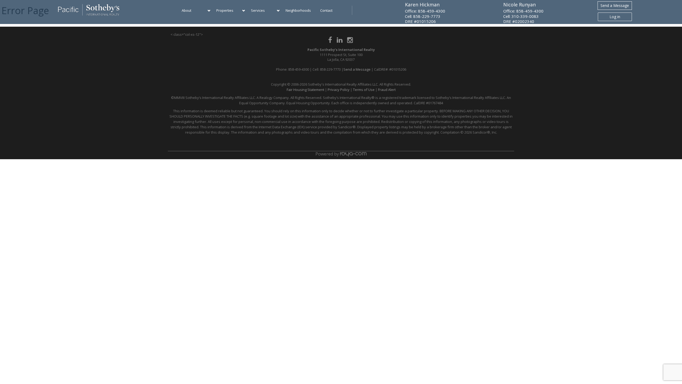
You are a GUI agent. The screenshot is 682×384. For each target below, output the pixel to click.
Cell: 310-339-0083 (521, 16)
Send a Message (614, 5)
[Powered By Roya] (353, 154)
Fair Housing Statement (305, 89)
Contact (326, 10)
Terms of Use (364, 89)
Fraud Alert (387, 89)
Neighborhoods (298, 10)
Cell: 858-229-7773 (422, 16)
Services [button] (258, 10)
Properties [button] (224, 10)
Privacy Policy (339, 89)
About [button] (186, 10)
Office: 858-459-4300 (425, 11)
